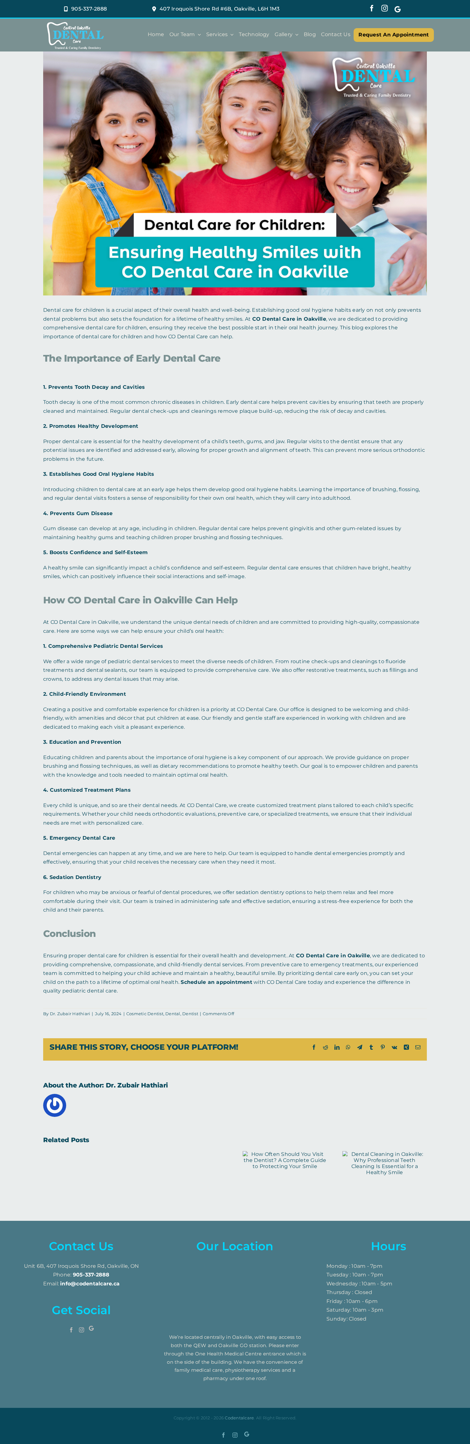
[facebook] (372, 8)
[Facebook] (71, 1329)
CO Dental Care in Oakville (289, 319)
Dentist (190, 1013)
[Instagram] (81, 1329)
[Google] (397, 9)
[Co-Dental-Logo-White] (75, 22)
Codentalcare (239, 1417)
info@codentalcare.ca (90, 1284)
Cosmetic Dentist (144, 1013)
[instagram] (384, 8)
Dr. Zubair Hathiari (70, 1013)
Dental (172, 1013)
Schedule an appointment (216, 982)
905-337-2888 (91, 1275)
